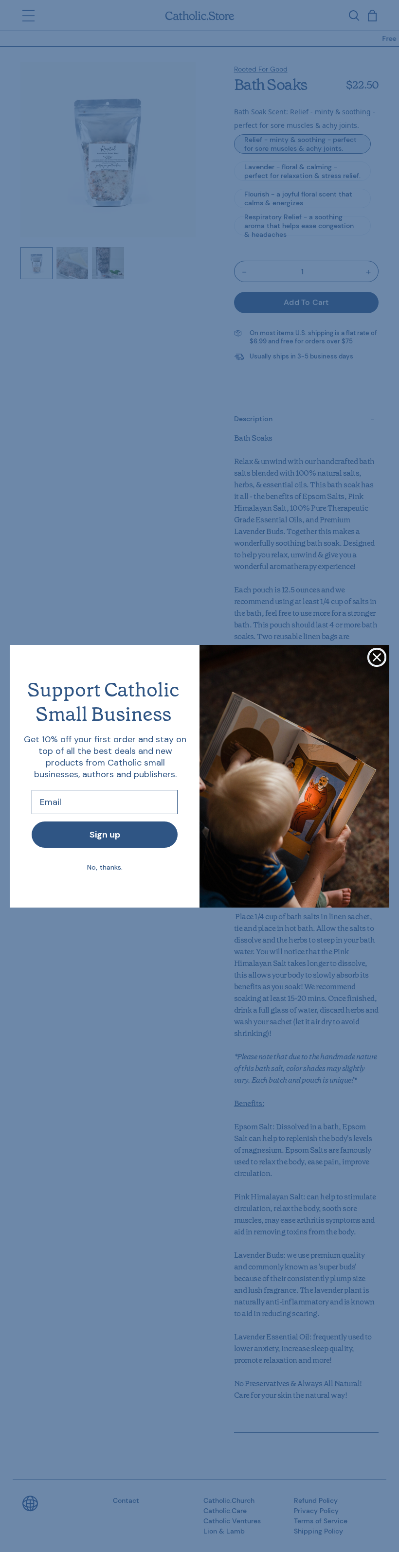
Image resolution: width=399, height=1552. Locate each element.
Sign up (105, 834)
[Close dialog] (376, 657)
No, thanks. (105, 867)
